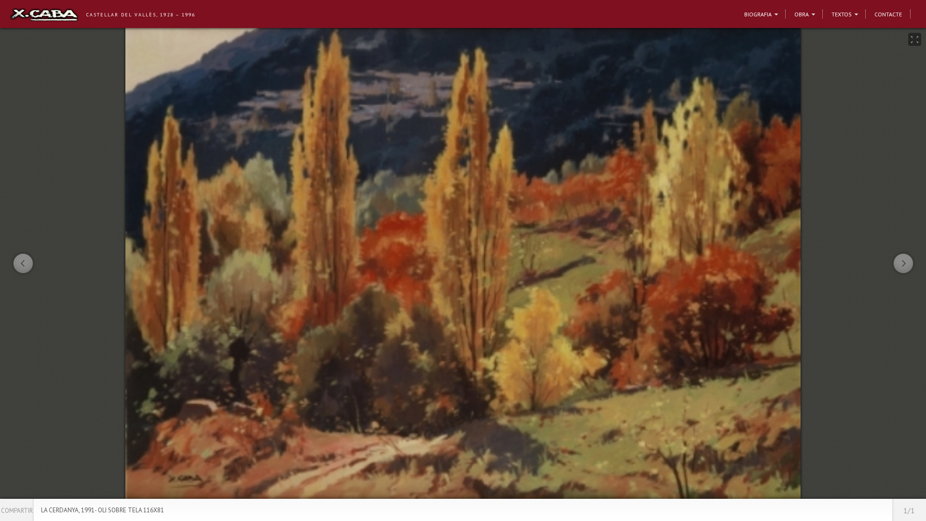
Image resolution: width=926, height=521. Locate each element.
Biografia (758, 14)
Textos (841, 14)
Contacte (888, 14)
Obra (801, 14)
